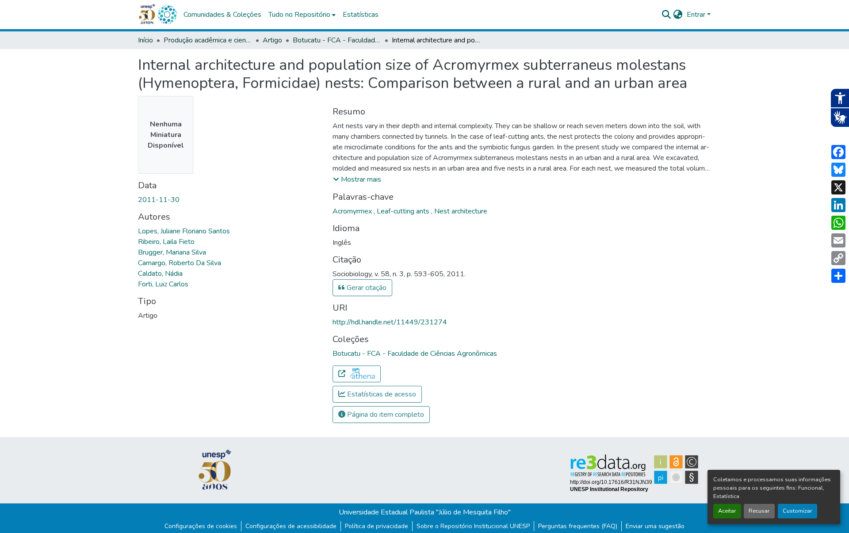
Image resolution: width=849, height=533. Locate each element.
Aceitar (727, 511)
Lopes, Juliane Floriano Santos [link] (184, 231)
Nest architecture (460, 211)
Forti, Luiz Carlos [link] (163, 284)
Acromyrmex (353, 211)
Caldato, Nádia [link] (160, 273)
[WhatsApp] (838, 223)
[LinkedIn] (838, 205)
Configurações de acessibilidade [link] (291, 526)
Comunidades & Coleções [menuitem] (222, 14)
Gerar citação (365, 288)
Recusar (759, 511)
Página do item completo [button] (384, 414)
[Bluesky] (838, 170)
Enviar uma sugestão (655, 526)
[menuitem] (302, 14)
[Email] (838, 240)
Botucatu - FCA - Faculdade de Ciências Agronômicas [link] (337, 40)
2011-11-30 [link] (159, 200)
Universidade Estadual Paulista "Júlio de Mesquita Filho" (425, 512)
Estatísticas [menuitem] (361, 14)
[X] (838, 187)
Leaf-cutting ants (404, 211)
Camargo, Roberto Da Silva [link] (179, 263)
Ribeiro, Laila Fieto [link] (166, 242)
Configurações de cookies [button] (200, 526)
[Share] (838, 276)
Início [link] (145, 40)
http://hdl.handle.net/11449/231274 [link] (390, 322)
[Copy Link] (838, 258)
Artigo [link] (272, 40)
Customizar (797, 511)
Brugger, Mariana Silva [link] (172, 252)
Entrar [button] (697, 14)
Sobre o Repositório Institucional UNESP (473, 526)
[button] (167, 15)
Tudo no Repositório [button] (299, 14)
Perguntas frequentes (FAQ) (577, 526)
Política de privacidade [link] (376, 526)
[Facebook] (838, 152)
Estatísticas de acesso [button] (380, 394)
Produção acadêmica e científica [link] (208, 40)
